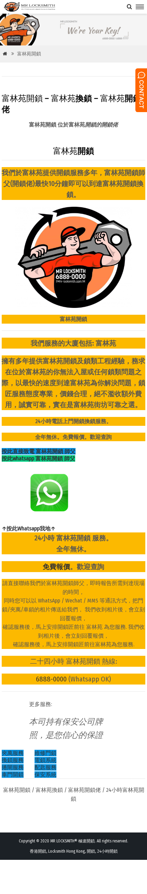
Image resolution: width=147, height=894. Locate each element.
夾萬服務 (13, 753)
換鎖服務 (13, 760)
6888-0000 (51, 679)
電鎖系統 (45, 760)
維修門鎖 (45, 753)
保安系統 (45, 774)
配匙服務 (45, 767)
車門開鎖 (13, 774)
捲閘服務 (13, 767)
